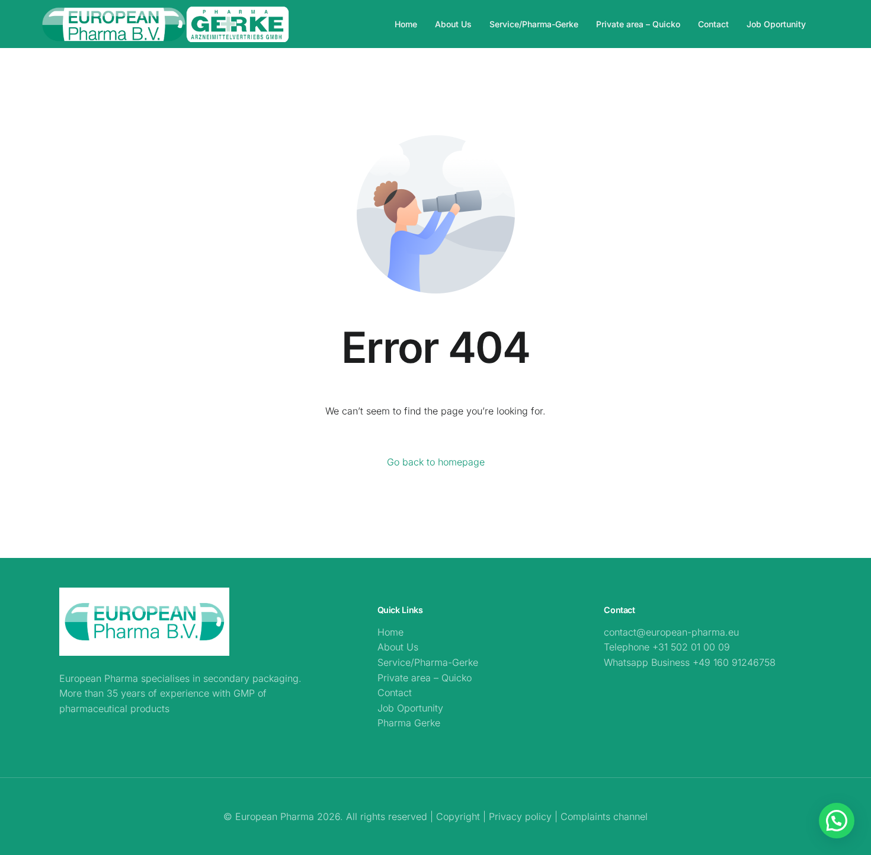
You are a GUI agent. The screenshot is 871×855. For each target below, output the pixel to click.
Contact (394, 692)
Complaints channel (604, 816)
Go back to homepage (436, 462)
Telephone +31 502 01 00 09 (667, 647)
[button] (836, 820)
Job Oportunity (410, 708)
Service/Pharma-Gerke (427, 662)
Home (390, 632)
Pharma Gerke (408, 723)
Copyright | (462, 816)
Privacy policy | (523, 816)
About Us (397, 647)
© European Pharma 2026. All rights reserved (326, 816)
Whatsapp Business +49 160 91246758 (690, 662)
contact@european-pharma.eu (671, 632)
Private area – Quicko (424, 678)
